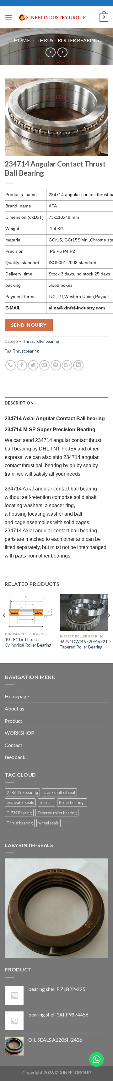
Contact (13, 745)
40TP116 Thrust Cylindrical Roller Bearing (28, 642)
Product (13, 721)
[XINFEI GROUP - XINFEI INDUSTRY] (56, 17)
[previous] (4, 628)
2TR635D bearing (22, 792)
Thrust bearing (26, 351)
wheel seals (48, 822)
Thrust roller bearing (67, 40)
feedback (15, 757)
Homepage (17, 696)
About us (14, 708)
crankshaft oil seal (59, 792)
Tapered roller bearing (57, 812)
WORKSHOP (19, 733)
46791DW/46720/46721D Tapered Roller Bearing (85, 644)
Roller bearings (72, 802)
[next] (108, 628)
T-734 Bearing (19, 812)
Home (22, 40)
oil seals (46, 802)
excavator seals (20, 802)
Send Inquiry (29, 325)
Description (19, 402)
